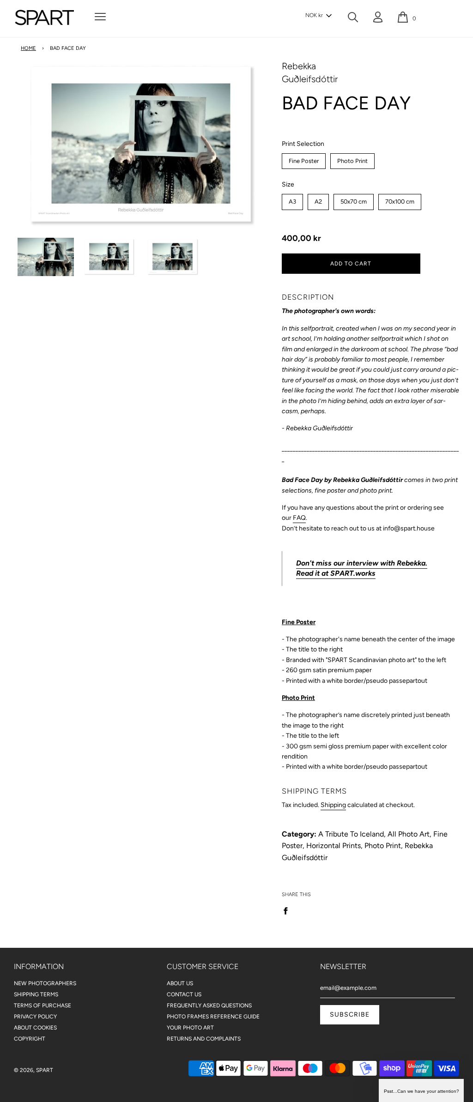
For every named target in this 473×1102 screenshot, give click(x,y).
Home (28, 48)
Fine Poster (303, 158)
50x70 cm (353, 199)
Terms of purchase (42, 1005)
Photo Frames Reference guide (213, 1016)
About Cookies (35, 1027)
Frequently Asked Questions (209, 1005)
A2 (318, 199)
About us (180, 983)
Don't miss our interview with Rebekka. (361, 563)
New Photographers (45, 983)
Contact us (184, 994)
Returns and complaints (204, 1039)
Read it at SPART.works (336, 573)
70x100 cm (399, 199)
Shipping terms (36, 994)
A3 (292, 199)
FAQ (299, 518)
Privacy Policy (35, 1016)
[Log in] (377, 19)
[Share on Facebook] (288, 910)
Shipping (333, 805)
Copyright (29, 1039)
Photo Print (352, 158)
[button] (318, 15)
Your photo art (190, 1027)
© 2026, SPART (33, 1070)
